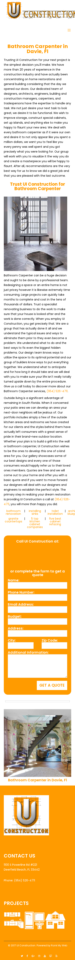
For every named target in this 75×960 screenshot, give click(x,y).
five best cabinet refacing (55, 521)
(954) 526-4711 (57, 391)
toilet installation (55, 512)
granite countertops (13, 520)
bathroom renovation (13, 512)
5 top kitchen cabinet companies (35, 523)
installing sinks (35, 512)
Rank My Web (59, 945)
